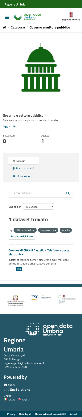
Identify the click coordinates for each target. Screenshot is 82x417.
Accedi (73, 414)
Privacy (11, 414)
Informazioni (22, 176)
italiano (11, 399)
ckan (11, 384)
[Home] (4, 27)
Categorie (18, 27)
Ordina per (15, 207)
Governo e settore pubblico (50, 27)
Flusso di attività (24, 168)
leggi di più (9, 126)
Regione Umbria (15, 344)
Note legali (25, 414)
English (26, 399)
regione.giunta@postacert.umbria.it (24, 363)
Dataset (20, 161)
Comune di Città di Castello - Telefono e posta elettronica (39, 252)
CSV (19, 269)
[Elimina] (34, 230)
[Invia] (68, 193)
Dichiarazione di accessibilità (50, 414)
